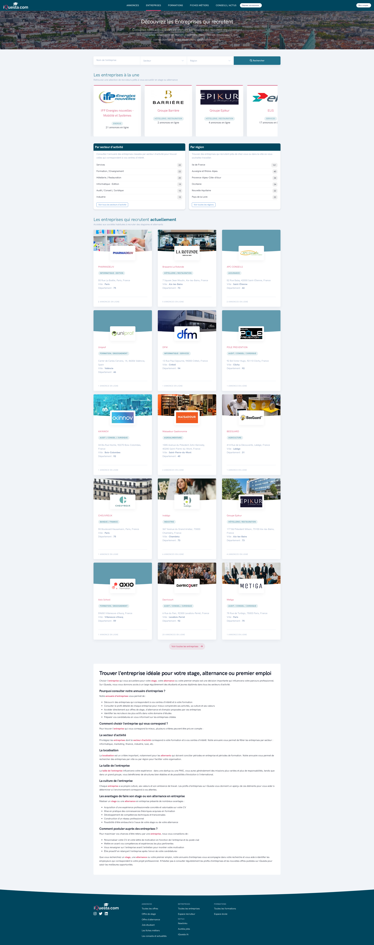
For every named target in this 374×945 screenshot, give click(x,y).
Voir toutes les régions (204, 204)
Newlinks (182, 923)
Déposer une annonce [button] (250, 5)
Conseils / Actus (226, 5)
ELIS (220, 110)
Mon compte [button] (363, 5)
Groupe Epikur (168, 110)
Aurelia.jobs (184, 928)
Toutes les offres (150, 908)
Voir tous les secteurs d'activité (112, 204)
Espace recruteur (186, 914)
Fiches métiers (199, 5)
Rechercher (258, 60)
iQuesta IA (183, 934)
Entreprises (153, 5)
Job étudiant (148, 925)
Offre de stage (149, 914)
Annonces (133, 5)
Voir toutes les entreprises (185, 646)
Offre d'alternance (151, 919)
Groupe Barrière (117, 110)
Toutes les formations (225, 908)
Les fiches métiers (151, 930)
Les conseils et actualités (154, 936)
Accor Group (270, 110)
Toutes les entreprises (189, 908)
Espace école (220, 914)
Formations (175, 5)
